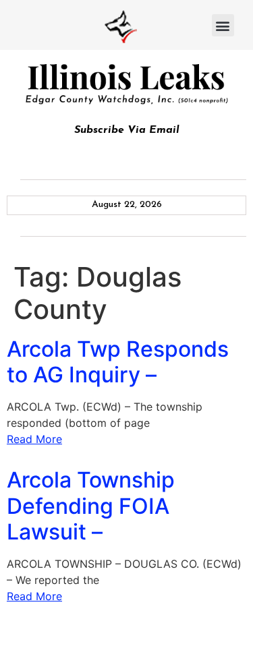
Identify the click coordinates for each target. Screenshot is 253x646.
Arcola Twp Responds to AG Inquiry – (118, 362)
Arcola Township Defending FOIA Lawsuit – (91, 506)
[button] (223, 25)
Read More (34, 439)
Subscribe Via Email (126, 130)
